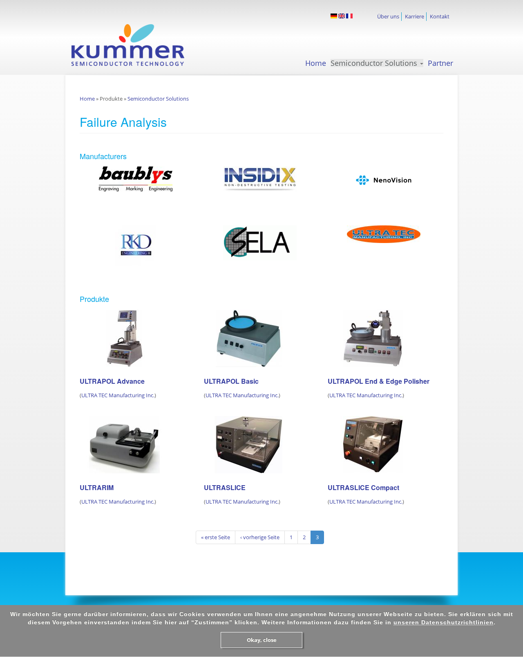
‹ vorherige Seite (259, 537)
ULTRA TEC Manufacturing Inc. (117, 395)
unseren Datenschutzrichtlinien (443, 622)
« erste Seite (215, 537)
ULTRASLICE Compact (363, 487)
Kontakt (439, 16)
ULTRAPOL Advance (112, 381)
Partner (440, 63)
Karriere (414, 16)
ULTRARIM (97, 487)
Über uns (388, 16)
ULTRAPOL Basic (231, 381)
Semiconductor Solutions (375, 63)
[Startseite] (135, 45)
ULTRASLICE (225, 487)
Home (315, 63)
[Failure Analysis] (334, 16)
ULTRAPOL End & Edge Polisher (378, 381)
